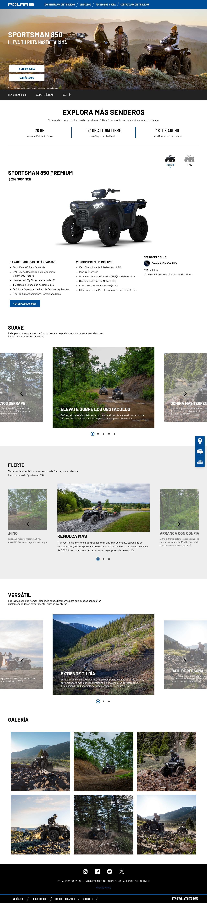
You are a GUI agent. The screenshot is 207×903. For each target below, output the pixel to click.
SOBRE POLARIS (39, 899)
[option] (103, 387)
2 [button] (98, 434)
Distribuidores (26, 68)
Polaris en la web (65, 899)
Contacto (88, 899)
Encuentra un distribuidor (59, 4)
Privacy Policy (103, 887)
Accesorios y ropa (106, 4)
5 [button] (114, 434)
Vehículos (85, 4)
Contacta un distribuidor (134, 4)
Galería (67, 94)
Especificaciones (17, 94)
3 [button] (103, 434)
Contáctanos (27, 77)
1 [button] (92, 434)
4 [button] (109, 434)
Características (44, 94)
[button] (22, 393)
